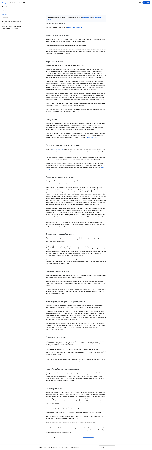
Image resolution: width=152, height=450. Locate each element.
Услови (3, 10)
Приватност (54, 447)
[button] (140, 2)
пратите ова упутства (92, 137)
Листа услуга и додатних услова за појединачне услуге (11, 22)
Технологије (49, 6)
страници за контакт (88, 437)
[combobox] (107, 447)
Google (40, 447)
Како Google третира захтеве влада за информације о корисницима (11, 27)
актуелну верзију (86, 17)
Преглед (4, 6)
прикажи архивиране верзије (74, 27)
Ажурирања (5, 14)
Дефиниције (5, 17)
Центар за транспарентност (72, 447)
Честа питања (60, 6)
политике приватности (58, 149)
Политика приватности (17, 6)
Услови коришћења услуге (35, 6)
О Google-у (47, 447)
